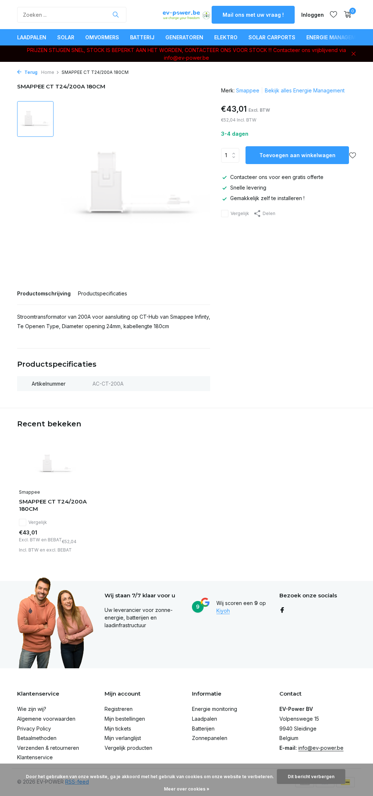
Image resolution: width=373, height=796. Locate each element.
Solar (65, 37)
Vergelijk (240, 213)
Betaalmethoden (36, 738)
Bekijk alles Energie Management (305, 90)
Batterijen (203, 728)
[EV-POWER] (186, 14)
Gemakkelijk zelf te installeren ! (267, 198)
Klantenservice (35, 757)
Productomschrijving (44, 293)
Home (47, 72)
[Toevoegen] (79, 550)
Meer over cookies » (186, 789)
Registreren (119, 709)
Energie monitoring (214, 709)
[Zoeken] (115, 14)
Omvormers (102, 37)
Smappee (247, 90)
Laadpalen (31, 37)
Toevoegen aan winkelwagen (297, 155)
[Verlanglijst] (333, 14)
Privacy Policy (34, 728)
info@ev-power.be (320, 748)
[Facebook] (282, 610)
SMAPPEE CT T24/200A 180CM (53, 505)
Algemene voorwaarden (46, 719)
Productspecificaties (102, 293)
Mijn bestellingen (125, 719)
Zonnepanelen (209, 738)
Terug (30, 72)
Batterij (142, 37)
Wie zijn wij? (31, 709)
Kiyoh (223, 611)
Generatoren (184, 37)
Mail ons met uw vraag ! (253, 15)
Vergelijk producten (128, 748)
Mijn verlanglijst (123, 738)
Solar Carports (271, 37)
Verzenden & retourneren (48, 748)
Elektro (225, 37)
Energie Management (336, 37)
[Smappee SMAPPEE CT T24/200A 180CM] (55, 464)
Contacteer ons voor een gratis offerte (276, 177)
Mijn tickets (118, 728)
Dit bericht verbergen (311, 776)
